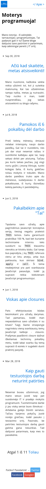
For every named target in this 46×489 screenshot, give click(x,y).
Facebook (17, 474)
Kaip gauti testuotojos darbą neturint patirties (27, 375)
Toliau (33, 452)
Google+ (29, 474)
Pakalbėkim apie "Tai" (28, 210)
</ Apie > (38, 4)
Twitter (35, 470)
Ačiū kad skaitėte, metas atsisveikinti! (26, 68)
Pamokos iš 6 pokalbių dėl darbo (26, 126)
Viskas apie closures (25, 299)
